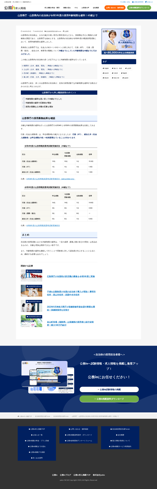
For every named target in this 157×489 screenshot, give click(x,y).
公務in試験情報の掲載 (110, 389)
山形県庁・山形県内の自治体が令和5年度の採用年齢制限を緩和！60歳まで (95, 416)
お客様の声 (85, 8)
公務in (54, 475)
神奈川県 (116, 78)
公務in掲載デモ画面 (38, 452)
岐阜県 (106, 73)
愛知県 (106, 78)
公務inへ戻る (126, 2)
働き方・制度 (118, 68)
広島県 (116, 73)
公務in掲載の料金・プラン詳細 (38, 441)
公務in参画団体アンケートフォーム (79, 441)
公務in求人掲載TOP (26, 416)
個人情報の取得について (121, 441)
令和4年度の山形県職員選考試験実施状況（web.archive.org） (50, 179)
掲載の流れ (67, 8)
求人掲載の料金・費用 (52, 8)
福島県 (126, 78)
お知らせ (150, 2)
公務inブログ (65, 475)
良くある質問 (38, 458)
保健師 (106, 68)
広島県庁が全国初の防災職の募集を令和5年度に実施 (71, 276)
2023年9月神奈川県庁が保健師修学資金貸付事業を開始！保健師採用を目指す (71, 308)
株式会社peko (99, 475)
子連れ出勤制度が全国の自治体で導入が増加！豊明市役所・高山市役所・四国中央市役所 (71, 293)
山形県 (66, 31)
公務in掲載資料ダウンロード (139, 8)
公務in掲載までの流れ (38, 446)
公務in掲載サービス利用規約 (121, 446)
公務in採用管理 (138, 2)
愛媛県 (125, 73)
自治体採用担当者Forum (53, 31)
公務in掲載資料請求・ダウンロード (79, 435)
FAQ (76, 8)
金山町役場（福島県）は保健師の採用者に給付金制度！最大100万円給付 (70, 323)
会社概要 (96, 8)
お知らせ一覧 (38, 435)
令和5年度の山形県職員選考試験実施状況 (43, 225)
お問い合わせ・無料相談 (115, 8)
